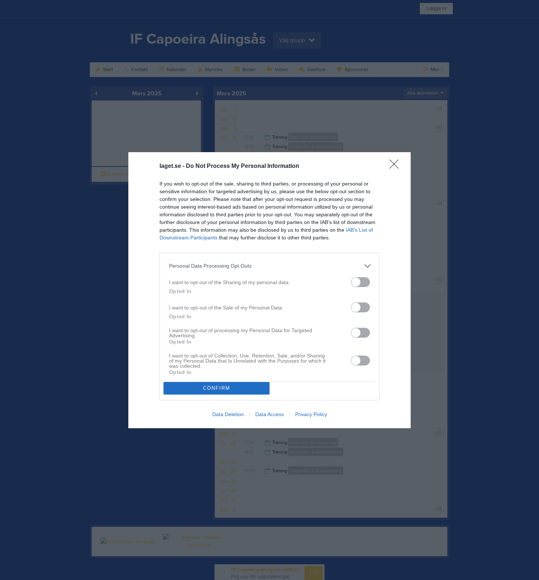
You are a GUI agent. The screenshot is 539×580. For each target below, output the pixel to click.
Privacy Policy (311, 414)
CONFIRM (216, 388)
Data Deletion (228, 414)
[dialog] (269, 290)
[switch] (360, 282)
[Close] (396, 166)
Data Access (269, 414)
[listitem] (269, 266)
